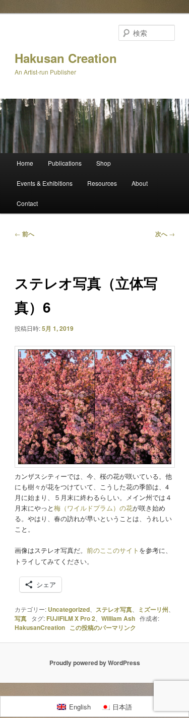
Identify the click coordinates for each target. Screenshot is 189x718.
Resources (102, 183)
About (140, 183)
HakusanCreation (40, 627)
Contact (27, 203)
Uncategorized (69, 609)
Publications (65, 163)
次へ (165, 233)
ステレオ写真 (114, 609)
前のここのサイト (113, 550)
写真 (21, 618)
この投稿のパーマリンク (103, 627)
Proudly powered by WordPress (94, 662)
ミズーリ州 (153, 609)
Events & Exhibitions (45, 183)
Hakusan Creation (66, 57)
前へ (24, 233)
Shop (103, 163)
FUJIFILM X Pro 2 (70, 618)
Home (25, 163)
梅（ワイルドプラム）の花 (93, 508)
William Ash (118, 618)
